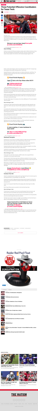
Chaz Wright (6, 12)
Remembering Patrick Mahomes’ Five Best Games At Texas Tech (27, 383)
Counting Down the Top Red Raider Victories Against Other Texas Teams (9, 365)
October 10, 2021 (17, 135)
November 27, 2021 (18, 87)
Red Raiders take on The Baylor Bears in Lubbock (13, 310)
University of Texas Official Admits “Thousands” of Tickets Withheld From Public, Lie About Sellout (20, 328)
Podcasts (19, 403)
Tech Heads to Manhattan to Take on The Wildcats (13, 301)
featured (11, 228)
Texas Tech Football (7, 229)
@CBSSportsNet (13, 83)
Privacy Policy (30, 403)
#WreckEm (18, 205)
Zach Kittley (13, 229)
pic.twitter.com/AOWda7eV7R (15, 133)
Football (2, 403)
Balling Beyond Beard (8, 323)
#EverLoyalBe (28, 43)
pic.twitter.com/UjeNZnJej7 (22, 169)
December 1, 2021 (18, 47)
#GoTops (20, 83)
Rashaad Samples (27, 228)
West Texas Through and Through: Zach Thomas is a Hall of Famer (9, 383)
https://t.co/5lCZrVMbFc (15, 132)
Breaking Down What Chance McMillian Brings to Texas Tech (15, 305)
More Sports (16, 403)
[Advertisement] (20, 61)
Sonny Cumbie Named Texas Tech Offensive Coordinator (14, 318)
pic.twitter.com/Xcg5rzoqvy (14, 85)
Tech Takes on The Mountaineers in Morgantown (13, 292)
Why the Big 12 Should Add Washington (27, 365)
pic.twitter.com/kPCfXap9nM (14, 206)
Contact (26, 403)
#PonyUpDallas (11, 169)
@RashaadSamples (16, 168)
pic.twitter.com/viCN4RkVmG (14, 45)
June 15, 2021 (17, 172)
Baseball (11, 403)
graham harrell (16, 228)
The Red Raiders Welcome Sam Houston (12, 297)
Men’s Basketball (6, 403)
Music (23, 403)
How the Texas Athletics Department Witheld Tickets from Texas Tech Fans (18, 314)
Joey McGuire (22, 228)
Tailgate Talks (35, 403)
